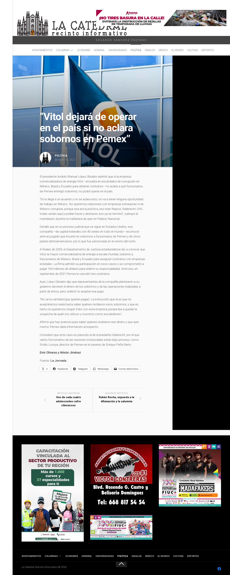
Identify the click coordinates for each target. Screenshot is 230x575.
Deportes (207, 50)
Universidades (117, 50)
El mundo (177, 50)
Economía (83, 50)
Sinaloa (150, 50)
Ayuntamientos (42, 50)
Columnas (63, 50)
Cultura (192, 50)
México (163, 50)
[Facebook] (219, 569)
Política (136, 50)
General (99, 50)
